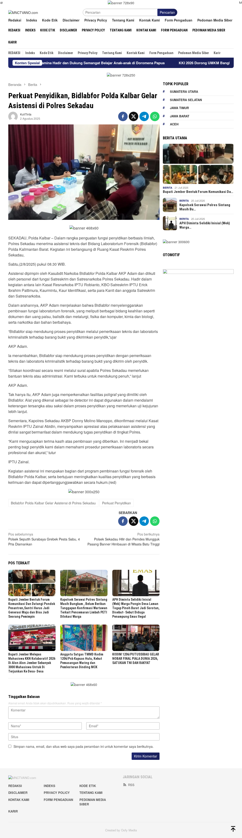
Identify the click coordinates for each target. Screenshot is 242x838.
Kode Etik (87, 785)
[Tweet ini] (133, 116)
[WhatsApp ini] (155, 116)
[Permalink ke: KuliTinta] (13, 116)
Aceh (174, 124)
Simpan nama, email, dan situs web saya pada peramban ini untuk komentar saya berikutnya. (83, 746)
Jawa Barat (179, 116)
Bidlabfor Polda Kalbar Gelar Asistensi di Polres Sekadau (53, 503)
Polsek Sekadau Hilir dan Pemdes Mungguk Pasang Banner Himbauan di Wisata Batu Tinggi (123, 539)
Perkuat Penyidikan (116, 503)
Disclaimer (17, 792)
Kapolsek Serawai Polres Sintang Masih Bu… (204, 207)
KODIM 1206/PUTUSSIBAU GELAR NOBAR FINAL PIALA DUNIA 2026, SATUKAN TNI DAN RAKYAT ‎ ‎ (135, 658)
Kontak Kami (18, 799)
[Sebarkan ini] (123, 116)
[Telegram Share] (144, 116)
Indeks (49, 785)
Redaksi (15, 785)
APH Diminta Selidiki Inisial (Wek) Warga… (204, 225)
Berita (167, 187)
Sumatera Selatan (186, 100)
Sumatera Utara (184, 91)
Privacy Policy (57, 792)
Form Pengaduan (58, 799)
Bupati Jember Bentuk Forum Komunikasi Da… (198, 192)
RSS (131, 785)
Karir (13, 811)
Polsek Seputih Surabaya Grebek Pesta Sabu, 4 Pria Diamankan (44, 539)
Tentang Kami (91, 792)
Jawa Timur (179, 108)
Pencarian (167, 12)
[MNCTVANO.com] (23, 12)
